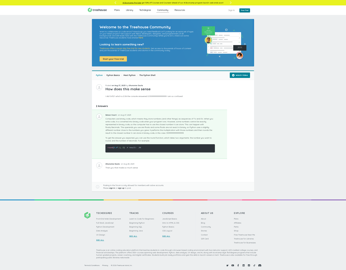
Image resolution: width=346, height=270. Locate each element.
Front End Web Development (108, 219)
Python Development (105, 227)
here (141, 37)
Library (129, 10)
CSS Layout (167, 231)
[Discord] (260, 265)
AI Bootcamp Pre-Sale (132, 3)
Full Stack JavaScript (105, 223)
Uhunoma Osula (136, 85)
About (203, 219)
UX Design (100, 235)
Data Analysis (102, 231)
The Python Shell (147, 75)
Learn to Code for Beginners (141, 219)
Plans (117, 10)
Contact (204, 235)
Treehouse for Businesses (245, 243)
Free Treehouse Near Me (244, 235)
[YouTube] (233, 265)
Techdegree (145, 10)
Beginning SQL (135, 227)
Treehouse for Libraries (244, 239)
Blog (203, 223)
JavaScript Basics (169, 219)
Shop (236, 231)
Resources (179, 10)
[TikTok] (254, 265)
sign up (121, 188)
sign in (112, 188)
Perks (236, 227)
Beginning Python (137, 223)
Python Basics (113, 75)
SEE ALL (100, 240)
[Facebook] (238, 265)
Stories (204, 231)
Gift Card (205, 239)
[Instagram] (249, 265)
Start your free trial (113, 59)
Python (99, 75)
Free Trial (244, 10)
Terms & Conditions (91, 265)
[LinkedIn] (243, 265)
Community (162, 10)
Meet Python (130, 75)
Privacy (105, 265)
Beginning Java (136, 231)
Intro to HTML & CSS (170, 223)
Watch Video (241, 75)
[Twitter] (227, 265)
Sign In (231, 10)
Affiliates (237, 223)
